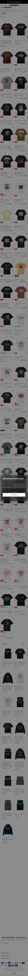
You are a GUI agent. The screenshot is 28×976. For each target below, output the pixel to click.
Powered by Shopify (19, 966)
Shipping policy (10, 970)
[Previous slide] (1, 1)
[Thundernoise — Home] (14, 5)
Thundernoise (11, 966)
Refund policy (6, 969)
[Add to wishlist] (12, 21)
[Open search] (4, 5)
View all (23, 643)
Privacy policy (13, 969)
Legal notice (18, 970)
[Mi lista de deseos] (23, 5)
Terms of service (21, 969)
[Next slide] (26, 1)
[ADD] (12, 36)
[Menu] (1, 5)
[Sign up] (25, 943)
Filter (4, 16)
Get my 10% (14, 494)
